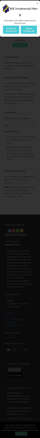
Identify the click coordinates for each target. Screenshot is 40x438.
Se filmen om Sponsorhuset (11, 29)
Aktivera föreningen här (29, 29)
